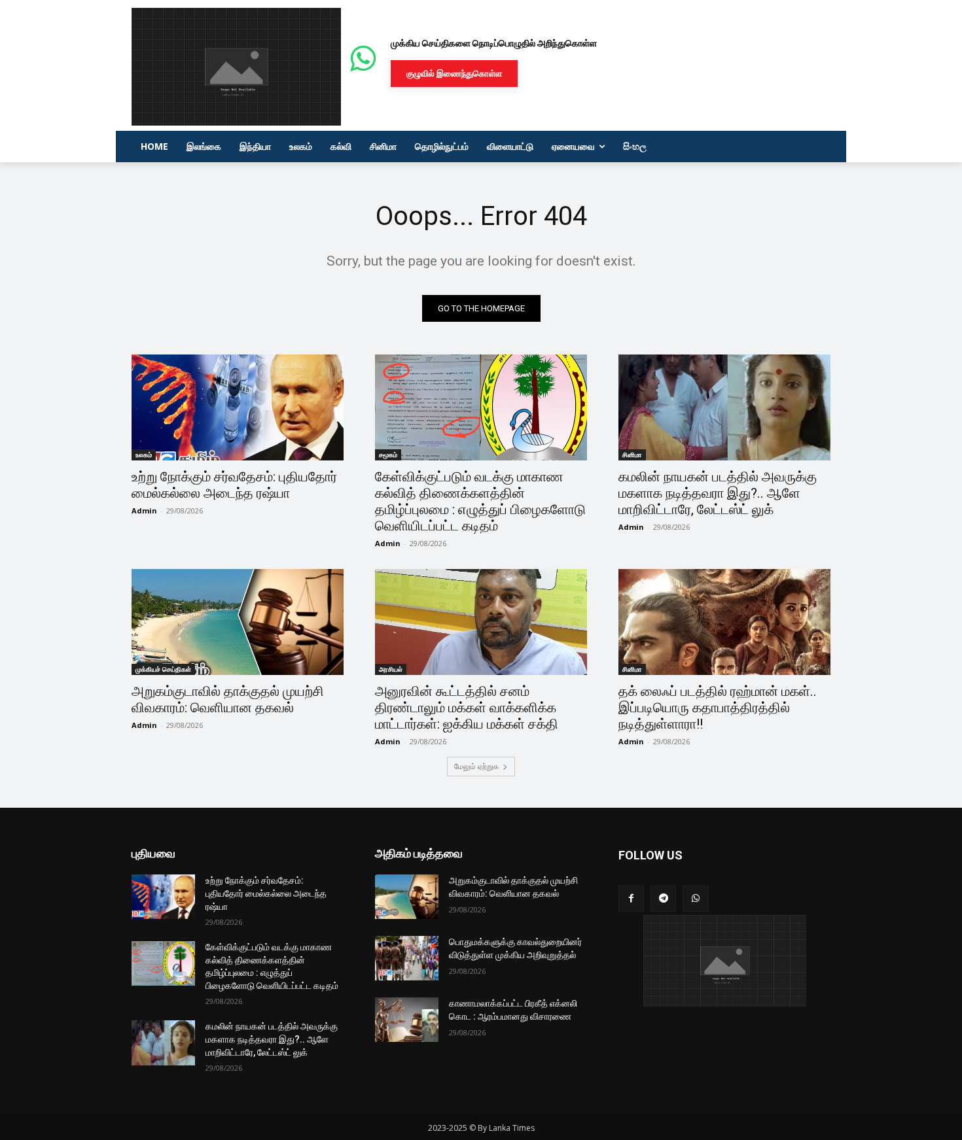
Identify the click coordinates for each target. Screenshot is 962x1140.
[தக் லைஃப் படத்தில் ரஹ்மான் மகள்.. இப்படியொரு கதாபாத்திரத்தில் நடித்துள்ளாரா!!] (724, 622)
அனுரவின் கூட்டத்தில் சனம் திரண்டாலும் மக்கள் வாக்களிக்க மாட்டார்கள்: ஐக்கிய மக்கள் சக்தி (466, 707)
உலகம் (143, 454)
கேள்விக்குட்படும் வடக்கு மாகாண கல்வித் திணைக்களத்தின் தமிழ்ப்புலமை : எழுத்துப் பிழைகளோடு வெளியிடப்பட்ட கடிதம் (480, 501)
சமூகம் (388, 454)
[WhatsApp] (695, 898)
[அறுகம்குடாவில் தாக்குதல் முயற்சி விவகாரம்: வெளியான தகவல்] (238, 622)
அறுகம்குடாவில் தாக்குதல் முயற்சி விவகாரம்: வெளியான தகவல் (228, 699)
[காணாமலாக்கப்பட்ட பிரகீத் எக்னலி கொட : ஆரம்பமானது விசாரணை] (406, 1019)
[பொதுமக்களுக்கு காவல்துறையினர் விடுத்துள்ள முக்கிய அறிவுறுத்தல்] (406, 958)
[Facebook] (631, 898)
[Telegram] (663, 898)
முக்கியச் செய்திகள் (163, 669)
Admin (144, 510)
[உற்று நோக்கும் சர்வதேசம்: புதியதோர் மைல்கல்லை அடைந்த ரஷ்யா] (238, 407)
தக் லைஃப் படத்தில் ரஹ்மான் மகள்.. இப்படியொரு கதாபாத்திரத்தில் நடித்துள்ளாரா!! (717, 707)
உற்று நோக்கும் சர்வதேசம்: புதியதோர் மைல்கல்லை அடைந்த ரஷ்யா (234, 485)
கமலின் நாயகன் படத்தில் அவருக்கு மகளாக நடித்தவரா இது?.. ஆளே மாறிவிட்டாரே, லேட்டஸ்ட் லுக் (717, 493)
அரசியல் (390, 669)
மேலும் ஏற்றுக (476, 766)
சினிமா (632, 454)
